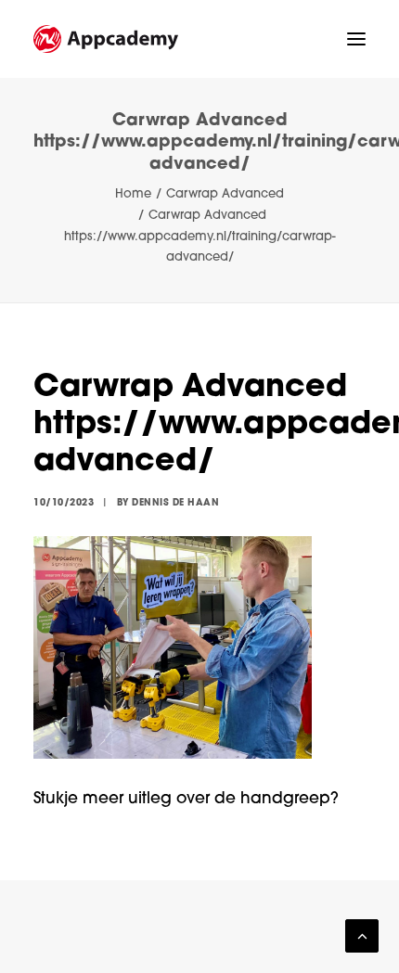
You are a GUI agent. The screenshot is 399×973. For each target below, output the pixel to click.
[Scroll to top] (362, 936)
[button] (356, 39)
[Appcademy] (105, 39)
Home (133, 194)
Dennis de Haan (175, 503)
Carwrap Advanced (225, 194)
